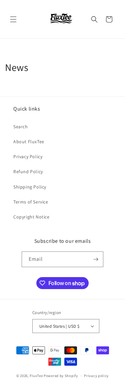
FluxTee (36, 375)
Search (20, 127)
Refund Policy (28, 172)
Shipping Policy (29, 187)
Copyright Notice (31, 217)
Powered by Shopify (61, 375)
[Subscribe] (95, 259)
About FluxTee (28, 142)
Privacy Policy (27, 157)
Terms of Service (30, 202)
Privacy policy (96, 375)
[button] (13, 19)
